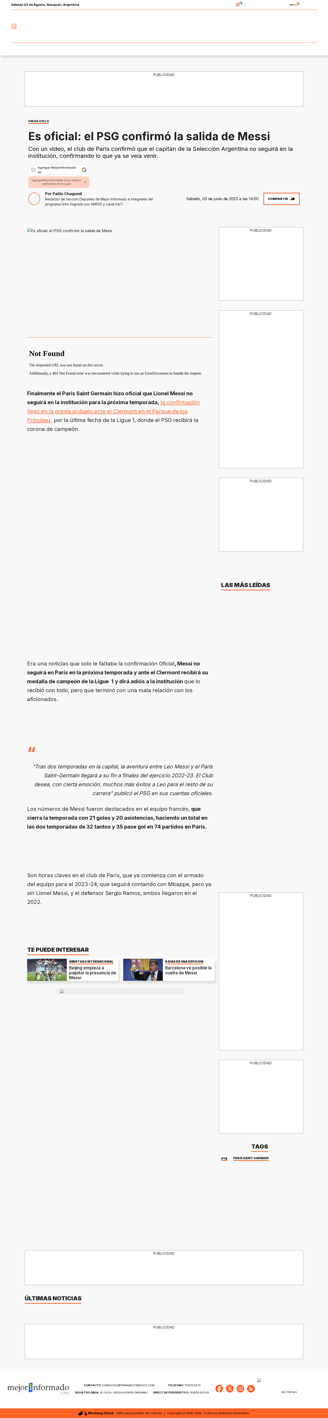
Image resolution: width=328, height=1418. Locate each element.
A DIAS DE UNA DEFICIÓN (184, 961)
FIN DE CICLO (38, 121)
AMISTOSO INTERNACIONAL (91, 961)
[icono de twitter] (292, 26)
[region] (164, 89)
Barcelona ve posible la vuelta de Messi (188, 970)
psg (224, 1158)
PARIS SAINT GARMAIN (251, 1158)
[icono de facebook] (281, 26)
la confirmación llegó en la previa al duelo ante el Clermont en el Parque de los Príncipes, (113, 411)
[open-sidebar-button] (14, 26)
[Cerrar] (85, 182)
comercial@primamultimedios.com (119, 1385)
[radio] (224, 5)
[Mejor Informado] (164, 26)
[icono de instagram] (303, 26)
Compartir (278, 199)
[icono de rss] (313, 26)
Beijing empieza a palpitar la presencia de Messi (92, 972)
